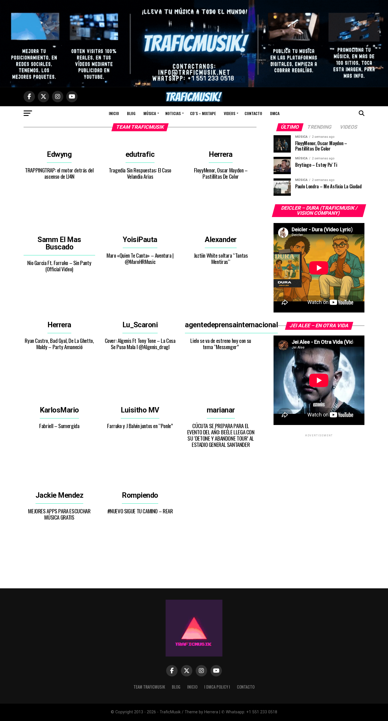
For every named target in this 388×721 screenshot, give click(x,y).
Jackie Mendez (59, 495)
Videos (229, 113)
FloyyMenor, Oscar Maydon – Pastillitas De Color (221, 173)
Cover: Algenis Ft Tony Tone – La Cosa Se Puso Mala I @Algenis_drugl (140, 343)
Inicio (114, 113)
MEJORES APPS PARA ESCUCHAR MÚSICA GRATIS (59, 514)
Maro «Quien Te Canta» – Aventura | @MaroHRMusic (140, 258)
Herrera (220, 154)
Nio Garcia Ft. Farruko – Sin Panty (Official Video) (59, 266)
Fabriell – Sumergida (59, 426)
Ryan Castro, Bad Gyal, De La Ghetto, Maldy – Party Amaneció (59, 343)
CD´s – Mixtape (203, 113)
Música (149, 113)
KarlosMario (59, 410)
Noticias (173, 113)
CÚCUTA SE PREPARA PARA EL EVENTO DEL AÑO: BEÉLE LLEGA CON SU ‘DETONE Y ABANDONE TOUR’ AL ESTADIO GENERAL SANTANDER (221, 435)
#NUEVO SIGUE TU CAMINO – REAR (140, 511)
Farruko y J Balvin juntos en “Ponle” (140, 426)
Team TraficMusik (149, 687)
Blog (131, 113)
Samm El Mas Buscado (59, 243)
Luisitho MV (140, 410)
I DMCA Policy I (217, 687)
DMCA (274, 113)
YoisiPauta (140, 239)
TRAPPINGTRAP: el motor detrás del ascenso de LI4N (59, 173)
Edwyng (59, 154)
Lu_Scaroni (140, 324)
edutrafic (140, 154)
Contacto (253, 113)
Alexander (220, 239)
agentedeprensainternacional (231, 324)
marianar (221, 410)
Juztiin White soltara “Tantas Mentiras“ (221, 258)
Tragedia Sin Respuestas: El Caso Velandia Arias (140, 173)
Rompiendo (140, 495)
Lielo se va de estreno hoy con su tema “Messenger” (220, 343)
